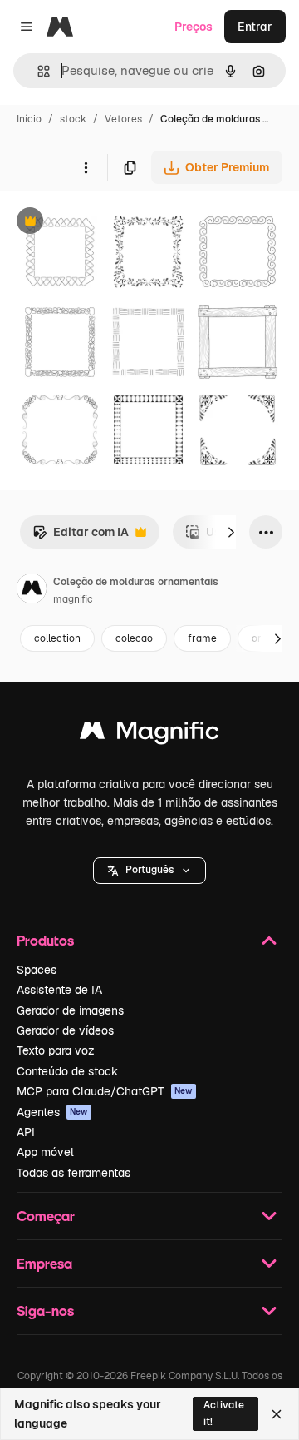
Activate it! (223, 1413)
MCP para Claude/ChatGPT (105, 1091)
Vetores (123, 119)
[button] (149, 870)
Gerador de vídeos (65, 1030)
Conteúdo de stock (67, 1071)
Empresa (44, 1263)
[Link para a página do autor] (32, 591)
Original (106, 223)
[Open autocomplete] (37, 71)
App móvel (45, 1152)
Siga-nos (45, 1310)
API (26, 1132)
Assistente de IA (59, 989)
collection (57, 638)
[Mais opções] (85, 167)
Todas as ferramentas (73, 1172)
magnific (73, 599)
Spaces (36, 969)
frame (202, 638)
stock (73, 119)
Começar (46, 1215)
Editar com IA (80, 536)
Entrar (255, 26)
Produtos (45, 940)
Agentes (52, 1112)
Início (29, 119)
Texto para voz (56, 1050)
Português (149, 869)
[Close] (276, 1414)
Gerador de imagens (70, 1010)
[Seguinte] (231, 532)
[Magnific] (149, 734)
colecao (134, 638)
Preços (193, 26)
